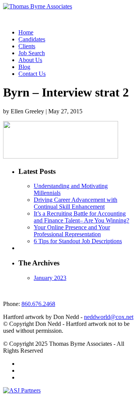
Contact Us (32, 73)
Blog (24, 67)
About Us (30, 60)
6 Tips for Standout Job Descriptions (78, 241)
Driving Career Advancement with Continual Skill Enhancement (75, 203)
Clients (26, 46)
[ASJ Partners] (22, 390)
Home (25, 32)
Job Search (31, 53)
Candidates (31, 39)
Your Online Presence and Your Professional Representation (72, 230)
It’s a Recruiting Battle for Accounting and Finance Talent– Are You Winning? (81, 217)
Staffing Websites (19, 398)
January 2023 (50, 278)
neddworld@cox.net (108, 317)
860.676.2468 (38, 304)
